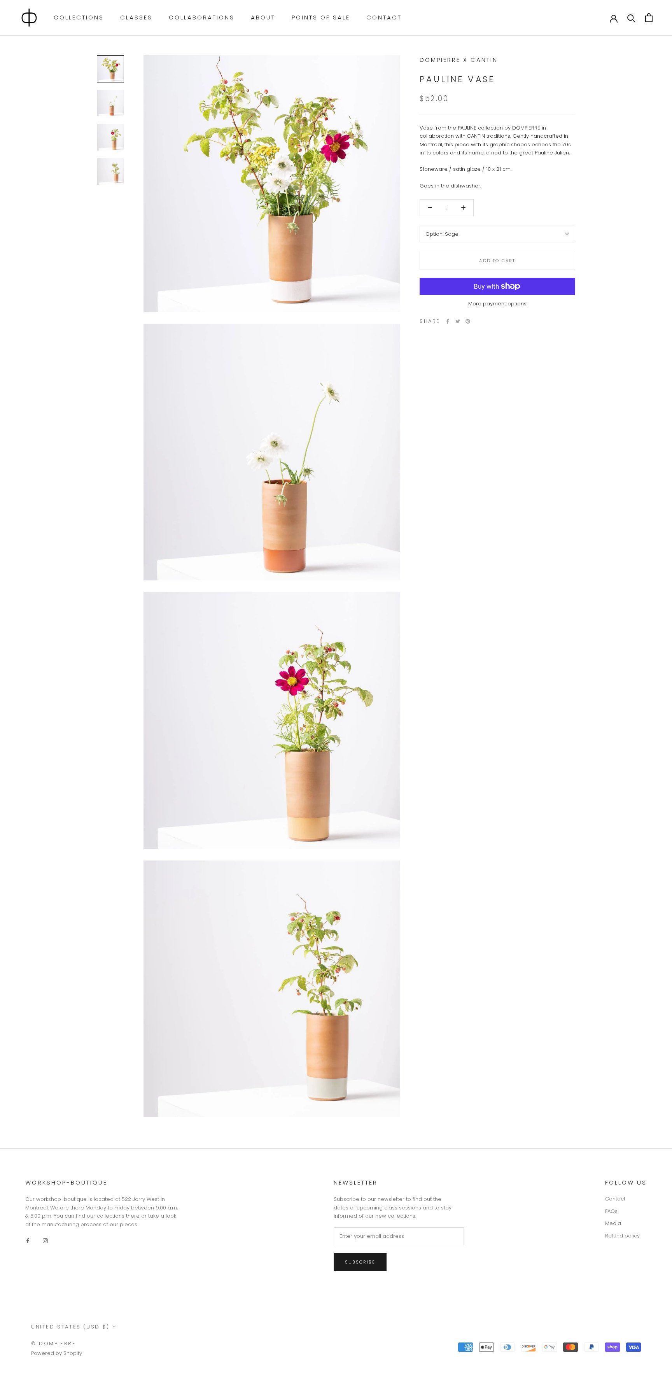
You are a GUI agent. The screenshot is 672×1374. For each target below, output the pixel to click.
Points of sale (321, 17)
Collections (79, 17)
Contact (384, 17)
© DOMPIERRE (53, 1343)
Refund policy (622, 1235)
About (263, 17)
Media (613, 1223)
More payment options (497, 303)
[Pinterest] (468, 321)
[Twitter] (457, 321)
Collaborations (201, 17)
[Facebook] (447, 321)
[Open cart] (649, 17)
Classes (136, 17)
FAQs (611, 1211)
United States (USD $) (70, 1326)
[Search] (631, 18)
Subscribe (360, 1262)
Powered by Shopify (56, 1353)
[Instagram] (45, 1240)
